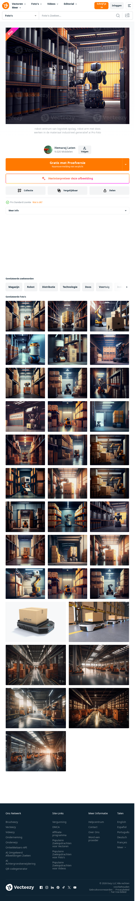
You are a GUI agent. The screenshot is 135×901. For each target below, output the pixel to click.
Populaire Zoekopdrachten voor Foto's (62, 852)
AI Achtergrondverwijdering (21, 860)
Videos (51, 3)
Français (119, 840)
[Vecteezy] (5, 5)
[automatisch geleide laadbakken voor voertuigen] (36, 620)
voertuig (104, 284)
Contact (92, 825)
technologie (70, 284)
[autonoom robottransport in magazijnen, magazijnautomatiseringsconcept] (99, 620)
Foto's (35, 3)
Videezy (10, 830)
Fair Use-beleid (116, 889)
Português (121, 830)
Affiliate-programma (59, 831)
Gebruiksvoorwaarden (98, 887)
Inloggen (117, 5)
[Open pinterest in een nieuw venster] (58, 885)
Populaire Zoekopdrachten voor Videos (62, 863)
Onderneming (14, 835)
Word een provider (94, 836)
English (119, 819)
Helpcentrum (96, 819)
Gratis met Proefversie (67, 164)
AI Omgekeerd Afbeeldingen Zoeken (18, 852)
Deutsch (119, 835)
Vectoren (17, 3)
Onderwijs (12, 840)
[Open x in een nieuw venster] (69, 885)
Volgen (84, 151)
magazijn (13, 284)
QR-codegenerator (16, 866)
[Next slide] (121, 285)
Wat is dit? (37, 202)
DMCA (56, 825)
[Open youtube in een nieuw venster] (74, 885)
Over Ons (93, 830)
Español (119, 825)
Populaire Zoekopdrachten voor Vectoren (62, 841)
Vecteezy (11, 825)
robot (30, 284)
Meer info (14, 208)
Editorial (69, 3)
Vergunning (59, 819)
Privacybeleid (120, 887)
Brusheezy (12, 819)
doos (88, 284)
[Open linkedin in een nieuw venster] (52, 885)
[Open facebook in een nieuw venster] (41, 885)
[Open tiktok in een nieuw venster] (63, 885)
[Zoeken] (118, 15)
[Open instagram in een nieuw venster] (46, 885)
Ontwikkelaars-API (16, 845)
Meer (15, 7)
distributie (48, 284)
